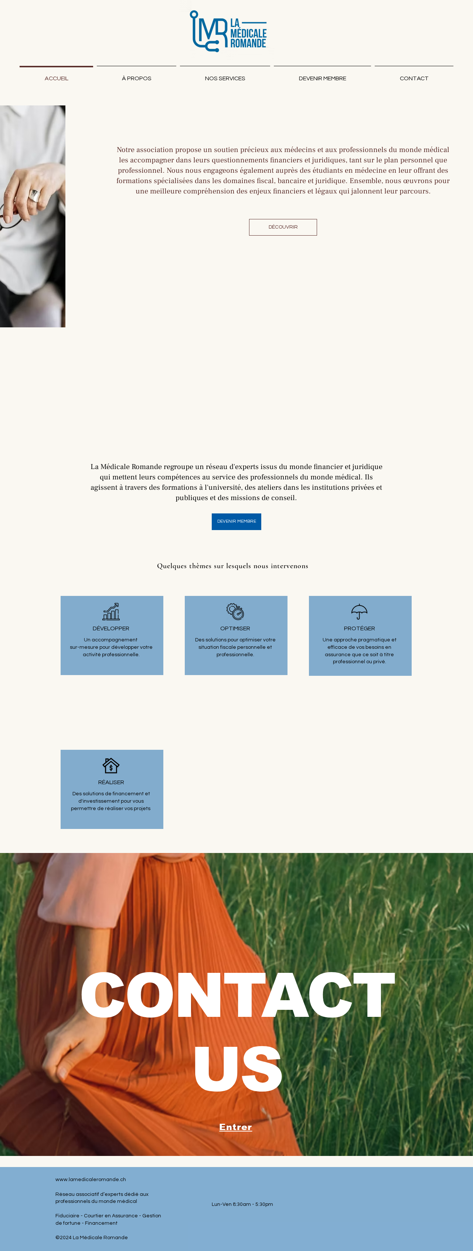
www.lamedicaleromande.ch (90, 1179)
